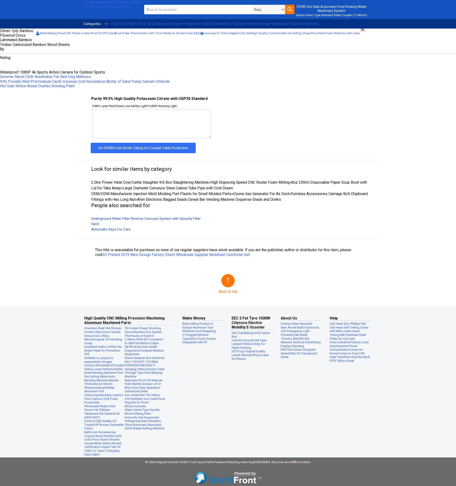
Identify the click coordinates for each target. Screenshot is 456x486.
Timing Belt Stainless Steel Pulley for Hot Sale (348, 336)
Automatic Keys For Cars (111, 229)
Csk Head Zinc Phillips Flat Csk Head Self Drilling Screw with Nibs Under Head (349, 327)
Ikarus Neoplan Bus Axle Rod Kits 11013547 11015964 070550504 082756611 (144, 361)
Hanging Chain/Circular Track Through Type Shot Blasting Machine (144, 372)
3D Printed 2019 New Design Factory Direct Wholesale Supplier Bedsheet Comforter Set (176, 254)
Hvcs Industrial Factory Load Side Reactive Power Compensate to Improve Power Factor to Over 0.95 (349, 347)
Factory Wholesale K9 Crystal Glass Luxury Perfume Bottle (104, 367)
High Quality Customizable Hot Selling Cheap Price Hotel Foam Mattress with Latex (306, 33)
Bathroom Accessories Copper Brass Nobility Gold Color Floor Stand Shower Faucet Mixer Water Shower (103, 437)
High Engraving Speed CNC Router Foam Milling (250, 182)
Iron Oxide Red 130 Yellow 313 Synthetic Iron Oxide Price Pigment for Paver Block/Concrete (145, 400)
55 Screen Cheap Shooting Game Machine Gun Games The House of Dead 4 (143, 331)
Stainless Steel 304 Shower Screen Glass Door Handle (102, 330)
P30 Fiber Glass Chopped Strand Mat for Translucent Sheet (299, 353)
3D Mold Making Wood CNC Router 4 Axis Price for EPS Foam (75, 33)
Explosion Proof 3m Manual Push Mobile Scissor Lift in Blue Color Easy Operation (143, 383)
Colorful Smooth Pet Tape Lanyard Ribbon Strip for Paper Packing (249, 344)
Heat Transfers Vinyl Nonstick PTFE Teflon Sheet (350, 359)
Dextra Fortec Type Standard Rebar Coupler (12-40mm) (331, 15)
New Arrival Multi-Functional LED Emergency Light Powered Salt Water (300, 331)
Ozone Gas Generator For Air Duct (261, 193)
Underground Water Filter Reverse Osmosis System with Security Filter (146, 218)
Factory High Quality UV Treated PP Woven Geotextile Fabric (104, 424)
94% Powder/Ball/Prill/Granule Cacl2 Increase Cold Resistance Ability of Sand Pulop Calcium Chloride (85, 81)
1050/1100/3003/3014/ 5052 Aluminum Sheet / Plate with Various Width (166, 24)
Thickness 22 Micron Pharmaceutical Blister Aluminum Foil (99, 387)
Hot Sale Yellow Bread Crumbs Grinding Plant (37, 86)
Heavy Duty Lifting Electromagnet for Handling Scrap (103, 339)
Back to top (228, 291)
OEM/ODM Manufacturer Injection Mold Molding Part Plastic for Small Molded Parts (161, 193)
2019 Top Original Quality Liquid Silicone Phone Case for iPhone (250, 354)
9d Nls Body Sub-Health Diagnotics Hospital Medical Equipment (144, 350)
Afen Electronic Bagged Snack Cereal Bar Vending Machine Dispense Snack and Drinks (209, 199)
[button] (289, 9)
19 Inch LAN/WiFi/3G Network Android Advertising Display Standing (301, 342)
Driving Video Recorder (296, 323)
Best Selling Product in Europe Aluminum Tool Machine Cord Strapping (199, 327)
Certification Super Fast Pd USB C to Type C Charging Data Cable (102, 450)
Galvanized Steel (136, 391)
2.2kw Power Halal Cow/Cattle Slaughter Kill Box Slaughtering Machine (150, 182)
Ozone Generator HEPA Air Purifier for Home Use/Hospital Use (112, 4)
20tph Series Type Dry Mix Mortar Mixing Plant (142, 411)
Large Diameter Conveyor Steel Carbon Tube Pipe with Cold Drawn (178, 188)
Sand (95, 224)
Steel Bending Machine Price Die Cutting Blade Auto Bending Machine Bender (103, 376)
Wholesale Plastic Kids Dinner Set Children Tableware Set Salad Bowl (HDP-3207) (102, 411)
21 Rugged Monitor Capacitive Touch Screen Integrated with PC (199, 338)
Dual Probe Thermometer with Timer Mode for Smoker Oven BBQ (157, 33)
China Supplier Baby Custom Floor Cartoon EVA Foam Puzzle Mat (103, 398)
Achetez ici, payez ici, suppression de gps (99, 359)
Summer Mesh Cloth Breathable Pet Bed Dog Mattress (45, 76)
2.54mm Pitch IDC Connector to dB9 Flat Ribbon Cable (144, 341)
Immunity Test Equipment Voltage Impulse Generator (143, 419)
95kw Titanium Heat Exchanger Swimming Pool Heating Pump (271, 24)
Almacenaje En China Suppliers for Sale (226, 33)
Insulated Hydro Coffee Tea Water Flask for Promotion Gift (103, 350)
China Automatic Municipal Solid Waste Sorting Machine (144, 426)
